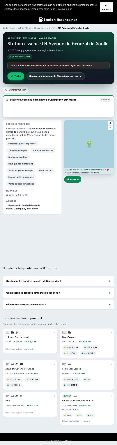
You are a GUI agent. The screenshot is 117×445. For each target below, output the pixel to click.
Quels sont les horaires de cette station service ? (33, 281)
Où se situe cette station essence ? (26, 304)
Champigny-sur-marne (44, 28)
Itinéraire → (73, 179)
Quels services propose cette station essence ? (33, 292)
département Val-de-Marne (19, 135)
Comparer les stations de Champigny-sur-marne (55, 76)
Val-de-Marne (24, 28)
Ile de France (9, 28)
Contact (67, 441)
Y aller (17, 76)
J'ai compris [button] (106, 7)
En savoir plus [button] (64, 9)
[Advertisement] (58, 238)
